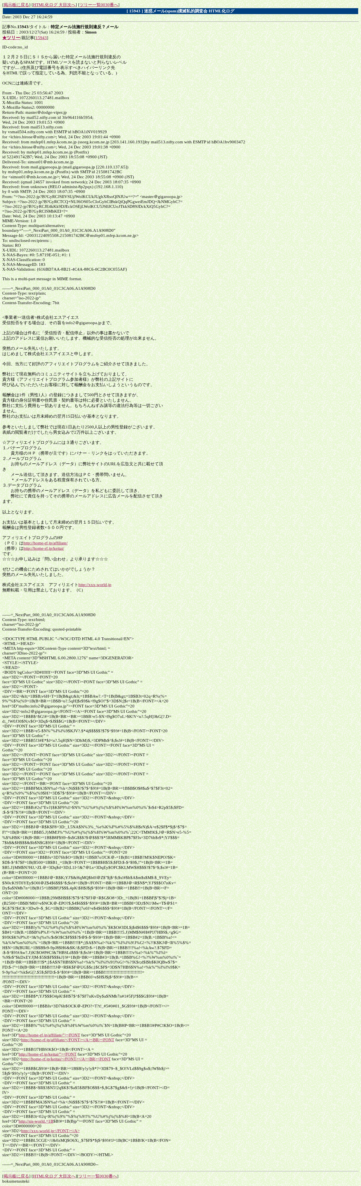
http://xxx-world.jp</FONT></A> (50, 1131)
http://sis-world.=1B (36, 1121)
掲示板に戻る (16, 5)
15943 (41, 37)
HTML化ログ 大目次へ (54, 5)
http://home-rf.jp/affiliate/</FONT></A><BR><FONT (67, 1040)
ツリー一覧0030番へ (99, 5)
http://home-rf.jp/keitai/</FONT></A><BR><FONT (66, 1059)
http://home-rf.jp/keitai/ (43, 548)
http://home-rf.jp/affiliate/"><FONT (49, 1035)
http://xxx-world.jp (94, 584)
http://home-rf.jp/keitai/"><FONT (47, 1054)
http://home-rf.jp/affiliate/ (45, 543)
